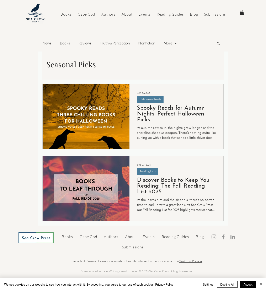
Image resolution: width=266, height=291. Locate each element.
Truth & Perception (115, 43)
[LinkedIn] (232, 237)
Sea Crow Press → (190, 261)
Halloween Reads (150, 99)
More (168, 43)
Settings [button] (208, 284)
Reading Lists (147, 171)
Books (65, 43)
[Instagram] (214, 237)
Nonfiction (146, 43)
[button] (241, 12)
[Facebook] (223, 237)
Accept (248, 284)
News (47, 43)
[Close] (261, 284)
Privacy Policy (164, 284)
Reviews (84, 43)
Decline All (227, 284)
